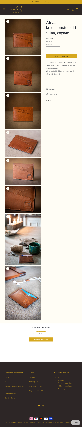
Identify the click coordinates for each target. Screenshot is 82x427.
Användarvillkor (59, 422)
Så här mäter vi (10, 398)
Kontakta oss (9, 382)
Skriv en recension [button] (41, 339)
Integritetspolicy (10, 393)
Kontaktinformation (70, 422)
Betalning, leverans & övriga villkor (14, 388)
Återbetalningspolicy (35, 422)
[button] (4, 9)
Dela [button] (49, 101)
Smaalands (13, 422)
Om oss (7, 377)
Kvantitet (49, 45)
